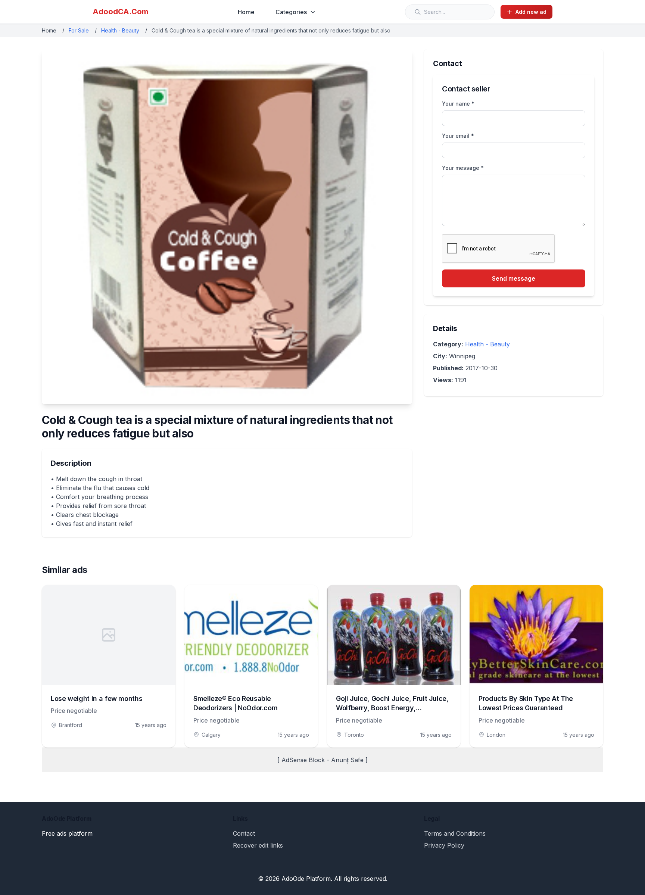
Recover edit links (258, 845)
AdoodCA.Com (120, 11)
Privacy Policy (444, 845)
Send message (513, 278)
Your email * (458, 135)
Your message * (463, 168)
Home (246, 12)
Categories (291, 12)
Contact (244, 833)
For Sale (79, 30)
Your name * (458, 103)
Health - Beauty (120, 30)
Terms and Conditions (455, 833)
